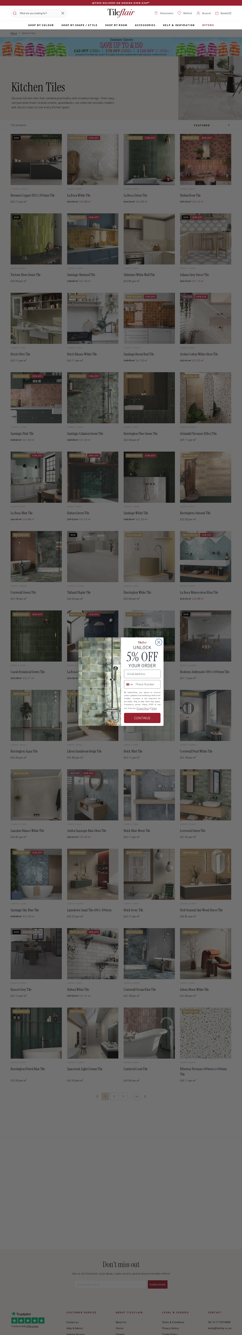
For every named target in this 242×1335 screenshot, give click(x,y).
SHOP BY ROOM (116, 25)
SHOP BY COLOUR (41, 25)
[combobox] (129, 684)
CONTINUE (142, 718)
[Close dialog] (158, 642)
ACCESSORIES (145, 25)
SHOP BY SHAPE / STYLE (79, 25)
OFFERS (208, 25)
